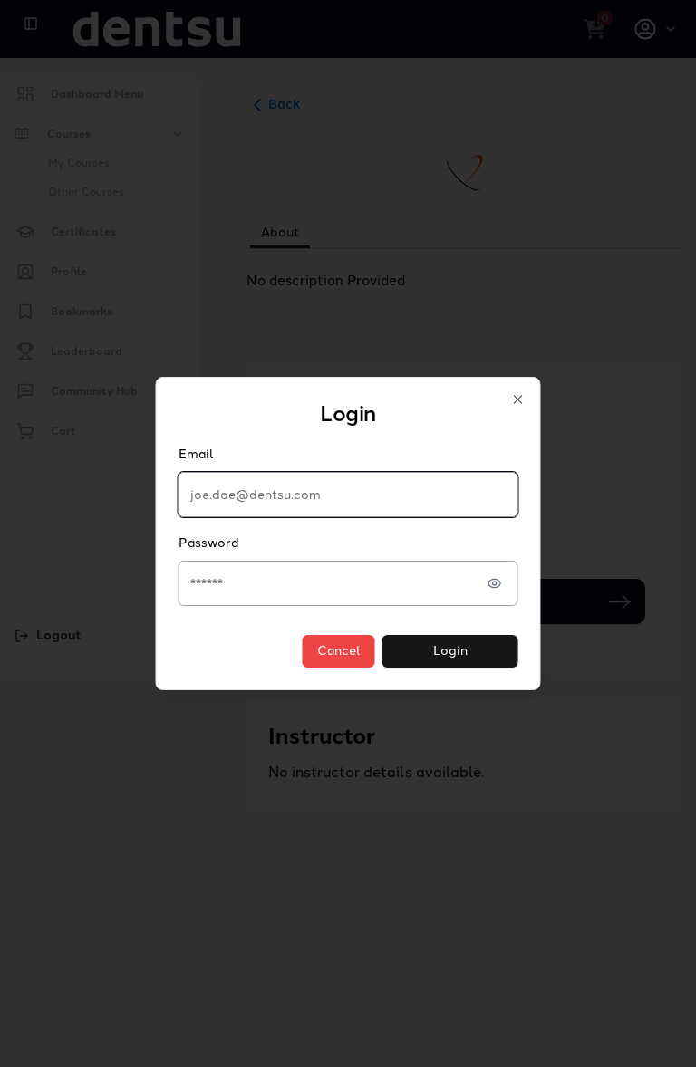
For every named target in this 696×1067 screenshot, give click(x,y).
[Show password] (494, 583)
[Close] (518, 399)
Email (196, 454)
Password (209, 543)
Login (450, 650)
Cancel (339, 650)
